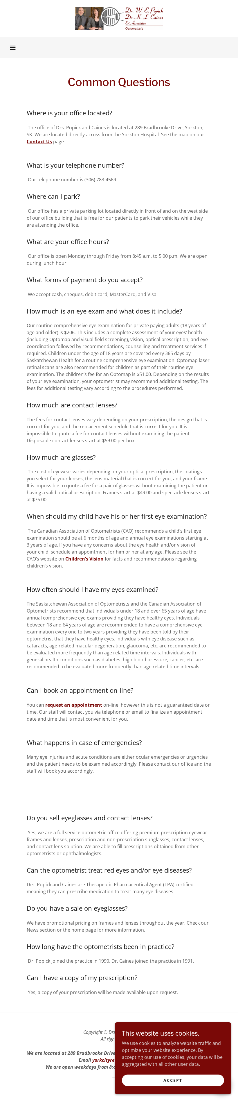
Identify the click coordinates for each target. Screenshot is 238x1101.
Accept (172, 1080)
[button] (13, 47)
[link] (119, 18)
